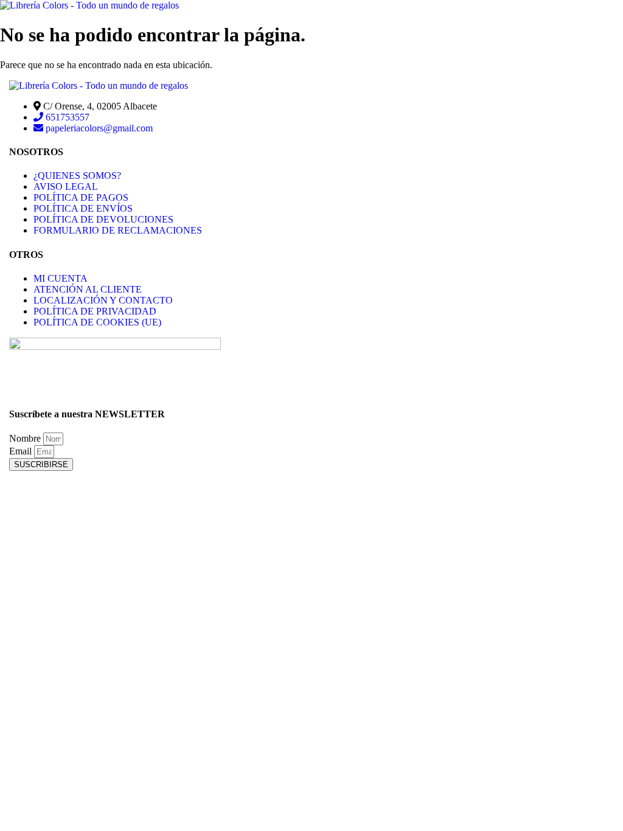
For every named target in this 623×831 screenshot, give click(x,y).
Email (21, 451)
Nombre (26, 438)
